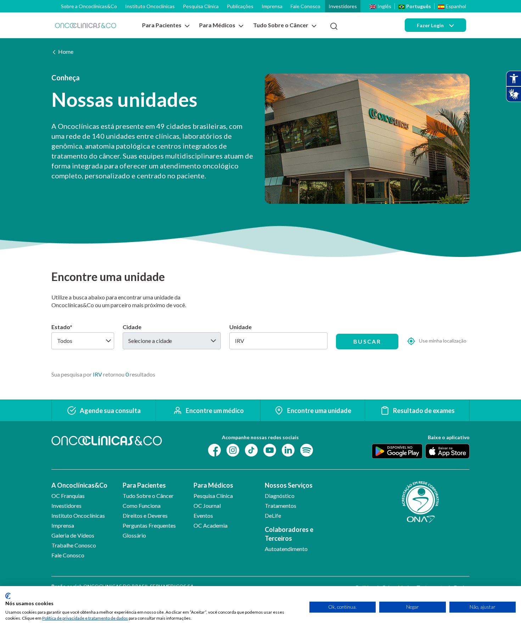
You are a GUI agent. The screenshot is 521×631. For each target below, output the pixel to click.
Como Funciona (142, 505)
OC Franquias (68, 495)
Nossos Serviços (289, 485)
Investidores (343, 6)
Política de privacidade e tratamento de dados (85, 618)
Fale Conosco (305, 6)
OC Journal (207, 505)
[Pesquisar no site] (334, 26)
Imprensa (272, 6)
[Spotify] (306, 450)
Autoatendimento (286, 548)
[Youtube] (269, 450)
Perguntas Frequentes (149, 525)
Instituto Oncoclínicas (150, 6)
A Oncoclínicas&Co (79, 485)
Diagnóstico (280, 495)
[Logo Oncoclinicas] (85, 25)
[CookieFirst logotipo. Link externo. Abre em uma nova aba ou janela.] (8, 596)
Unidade (240, 326)
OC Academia (211, 525)
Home (65, 51)
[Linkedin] (288, 450)
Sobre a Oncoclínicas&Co (89, 6)
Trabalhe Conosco (73, 545)
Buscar (367, 341)
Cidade (132, 326)
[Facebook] (214, 450)
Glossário (134, 535)
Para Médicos (213, 485)
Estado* (61, 326)
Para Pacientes (144, 485)
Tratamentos (280, 505)
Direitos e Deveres (145, 515)
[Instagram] (232, 450)
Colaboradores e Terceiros (289, 534)
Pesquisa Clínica (201, 6)
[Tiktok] (251, 450)
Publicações (240, 6)
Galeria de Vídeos (72, 535)
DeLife (273, 515)
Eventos (203, 515)
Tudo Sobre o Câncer (148, 495)
